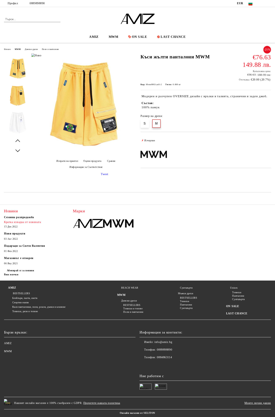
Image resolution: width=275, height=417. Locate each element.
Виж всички (11, 274)
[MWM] (118, 223)
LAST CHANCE (173, 36)
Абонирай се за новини (20, 270)
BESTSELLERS (21, 293)
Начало (7, 49)
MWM (113, 36)
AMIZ (93, 36)
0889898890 (37, 3)
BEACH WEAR (129, 287)
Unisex (234, 287)
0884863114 (164, 357)
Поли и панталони (50, 49)
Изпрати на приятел (67, 161)
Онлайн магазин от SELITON (137, 413)
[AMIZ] (88, 223)
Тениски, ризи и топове (25, 311)
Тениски (184, 301)
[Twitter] (269, 3)
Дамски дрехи (31, 49)
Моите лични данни (257, 403)
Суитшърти (186, 287)
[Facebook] (263, 3)
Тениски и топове (133, 308)
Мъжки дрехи (185, 293)
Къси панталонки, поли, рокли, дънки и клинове (39, 307)
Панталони (186, 304)
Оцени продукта (92, 161)
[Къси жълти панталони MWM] (84, 155)
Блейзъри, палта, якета (24, 298)
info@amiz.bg (163, 342)
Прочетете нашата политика (101, 403)
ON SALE (139, 36)
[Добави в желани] (268, 140)
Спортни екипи (20, 302)
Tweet (104, 174)
